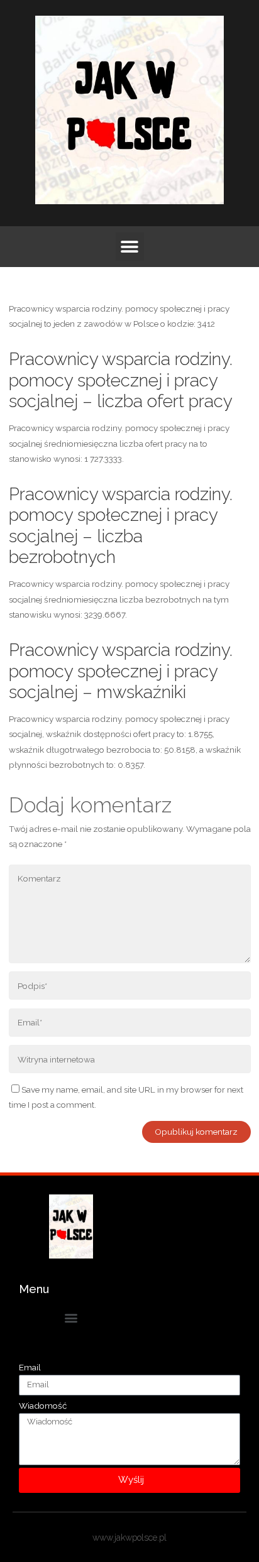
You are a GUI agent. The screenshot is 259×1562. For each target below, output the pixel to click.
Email (30, 1367)
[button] (130, 246)
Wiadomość (43, 1406)
